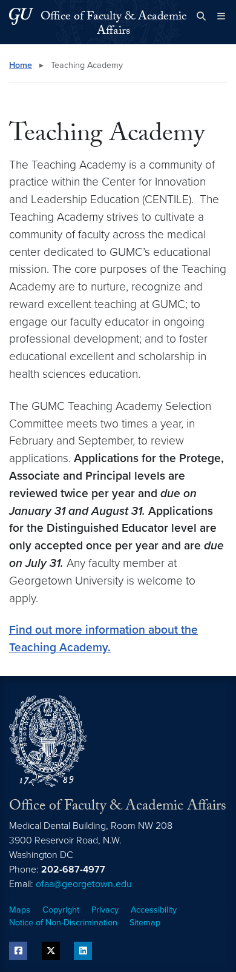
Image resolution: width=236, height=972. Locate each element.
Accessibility (154, 910)
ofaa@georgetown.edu (84, 884)
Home (20, 65)
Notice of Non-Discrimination (63, 922)
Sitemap (144, 922)
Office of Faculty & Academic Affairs (113, 24)
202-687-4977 (73, 869)
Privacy (105, 910)
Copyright (60, 910)
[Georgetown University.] (21, 16)
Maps (19, 910)
